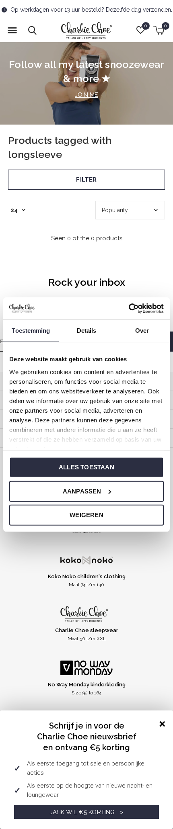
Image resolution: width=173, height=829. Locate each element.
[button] (12, 30)
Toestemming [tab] (31, 330)
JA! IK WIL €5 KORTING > (87, 812)
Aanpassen (82, 490)
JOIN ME (86, 94)
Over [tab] (142, 330)
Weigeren (86, 515)
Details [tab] (87, 330)
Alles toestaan (86, 467)
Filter (86, 179)
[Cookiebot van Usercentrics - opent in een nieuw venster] (128, 308)
